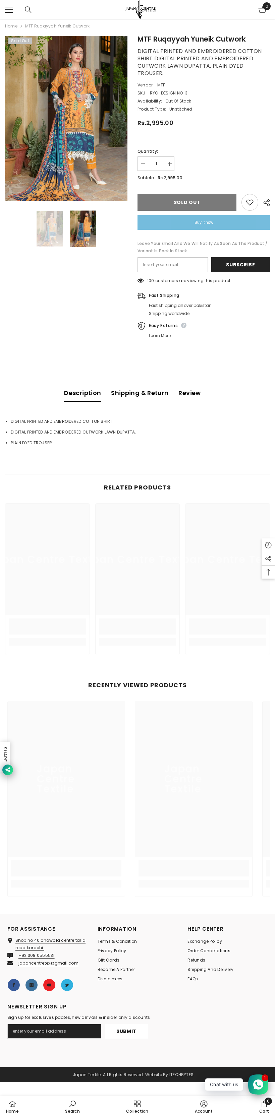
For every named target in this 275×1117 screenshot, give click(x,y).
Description (82, 393)
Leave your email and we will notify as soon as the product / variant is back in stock (202, 247)
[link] (47, 631)
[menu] (9, 10)
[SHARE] (264, 203)
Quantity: (148, 151)
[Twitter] (67, 985)
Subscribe (240, 264)
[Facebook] (13, 985)
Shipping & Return (139, 393)
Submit (126, 1031)
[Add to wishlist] (249, 202)
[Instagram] (31, 985)
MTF (161, 85)
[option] (66, 118)
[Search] (28, 10)
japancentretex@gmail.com (48, 963)
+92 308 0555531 (36, 955)
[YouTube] (49, 985)
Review (189, 393)
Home (11, 26)
